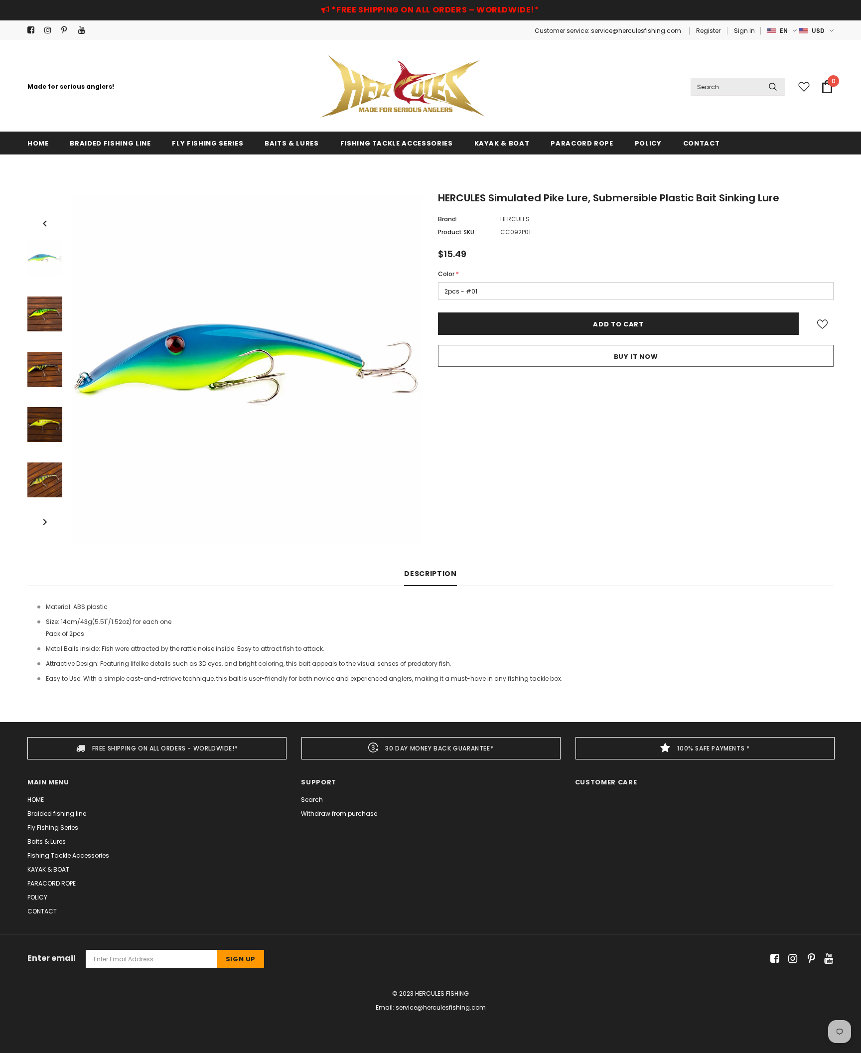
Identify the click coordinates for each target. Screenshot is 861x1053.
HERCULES (515, 219)
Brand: (447, 219)
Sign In (744, 30)
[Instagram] (50, 30)
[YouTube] (84, 30)
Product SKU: (457, 232)
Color (448, 274)
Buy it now (636, 356)
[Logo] (402, 86)
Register (708, 30)
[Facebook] (33, 30)
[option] (247, 369)
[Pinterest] (67, 30)
